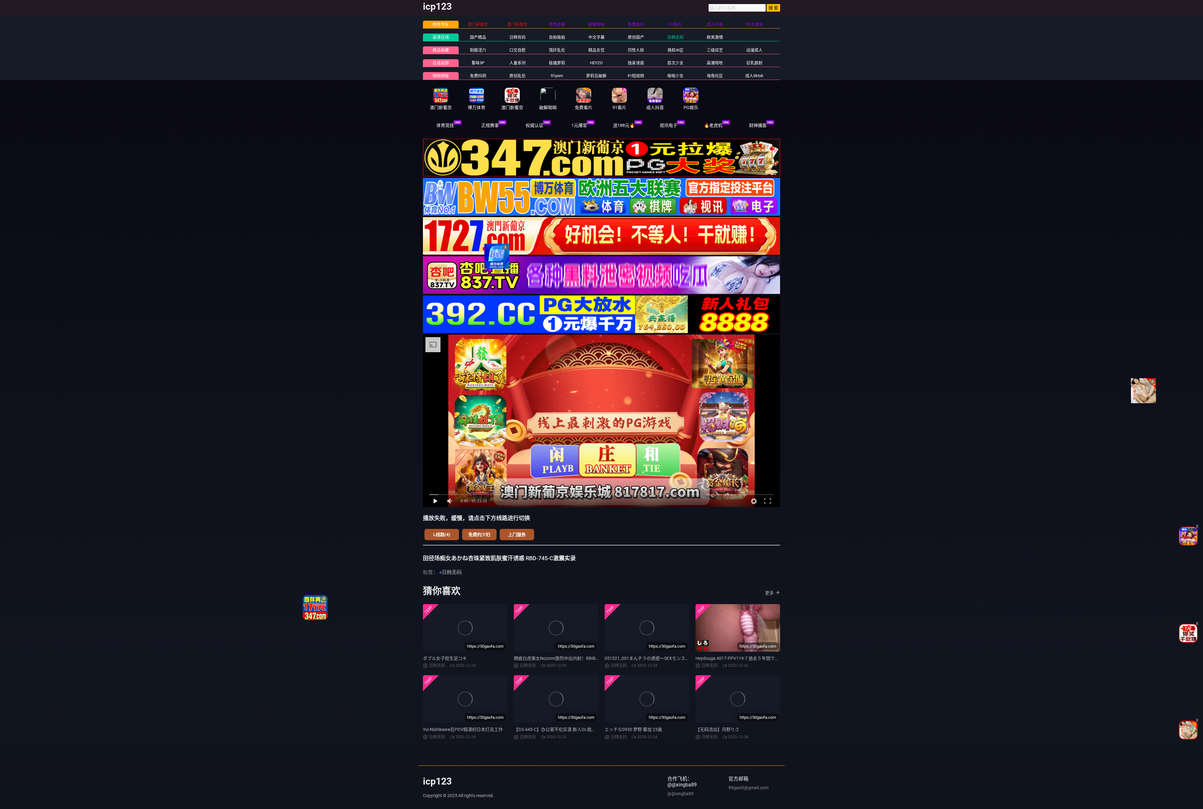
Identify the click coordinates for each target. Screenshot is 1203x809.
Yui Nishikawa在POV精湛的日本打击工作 (463, 729)
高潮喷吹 (715, 62)
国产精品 (478, 37)
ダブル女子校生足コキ (445, 658)
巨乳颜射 (754, 62)
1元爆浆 (579, 125)
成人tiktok (754, 75)
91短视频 (636, 75)
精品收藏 (441, 50)
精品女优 (596, 50)
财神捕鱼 (758, 125)
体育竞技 (445, 125)
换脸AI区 (676, 50)
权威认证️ (534, 125)
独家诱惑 (636, 62)
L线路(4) (441, 534)
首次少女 (675, 62)
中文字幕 (596, 37)
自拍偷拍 (557, 37)
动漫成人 (754, 50)
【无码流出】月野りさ (717, 729)
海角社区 (715, 75)
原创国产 (636, 37)
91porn (557, 75)
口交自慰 (517, 50)
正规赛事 (490, 125)
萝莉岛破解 (596, 75)
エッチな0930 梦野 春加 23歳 (633, 729)
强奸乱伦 (557, 50)
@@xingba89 (680, 793)
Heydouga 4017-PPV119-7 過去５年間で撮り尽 (741, 658)
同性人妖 (636, 50)
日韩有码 (517, 37)
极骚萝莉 (557, 62)
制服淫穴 (478, 50)
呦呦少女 (675, 75)
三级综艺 (715, 50)
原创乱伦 (517, 75)
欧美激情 (715, 37)
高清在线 (441, 37)
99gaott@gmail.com (748, 787)
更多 (769, 592)
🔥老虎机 (713, 125)
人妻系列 (517, 62)
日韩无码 (675, 37)
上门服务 (517, 534)
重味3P (477, 62)
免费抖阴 (478, 75)
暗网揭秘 (441, 75)
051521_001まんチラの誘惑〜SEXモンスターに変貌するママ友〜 (669, 658)
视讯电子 (668, 125)
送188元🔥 (624, 125)
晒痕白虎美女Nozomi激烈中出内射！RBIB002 (558, 658)
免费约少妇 (479, 534)
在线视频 (441, 62)
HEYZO (596, 62)
